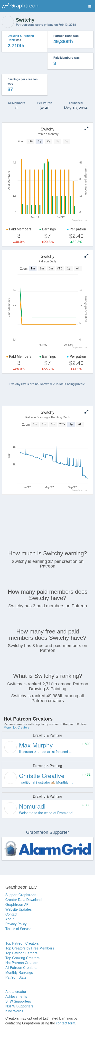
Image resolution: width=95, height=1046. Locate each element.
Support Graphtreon (20, 894)
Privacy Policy (16, 923)
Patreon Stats (15, 977)
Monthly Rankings (19, 972)
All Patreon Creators (21, 967)
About (9, 918)
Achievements (16, 996)
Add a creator (15, 991)
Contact (11, 914)
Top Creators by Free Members (29, 948)
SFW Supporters (18, 1001)
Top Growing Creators (22, 957)
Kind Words (14, 1010)
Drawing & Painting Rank (21, 37)
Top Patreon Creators (22, 943)
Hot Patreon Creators (21, 962)
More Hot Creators (16, 727)
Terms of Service (18, 928)
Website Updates (18, 909)
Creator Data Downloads (24, 899)
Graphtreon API (17, 904)
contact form (65, 1023)
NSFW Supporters (19, 1006)
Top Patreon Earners (21, 952)
